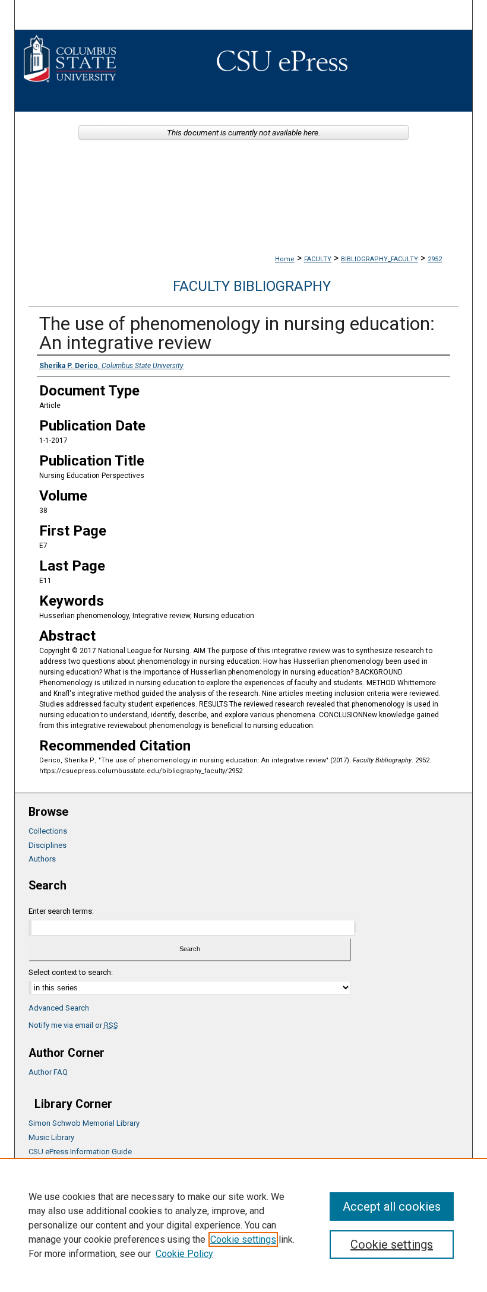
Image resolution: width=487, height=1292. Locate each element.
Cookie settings (243, 1239)
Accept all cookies (392, 1206)
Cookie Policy (184, 1253)
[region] (243, 1225)
